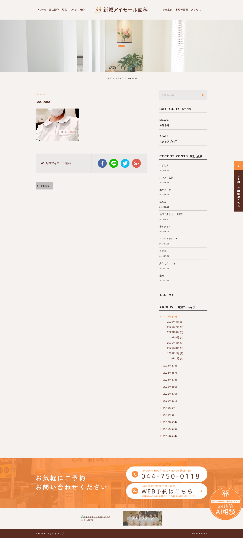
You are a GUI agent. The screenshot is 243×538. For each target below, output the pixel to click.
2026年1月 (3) (175, 358)
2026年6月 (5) (175, 332)
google (136, 163)
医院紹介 (54, 10)
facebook (102, 163)
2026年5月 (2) (175, 337)
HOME (42, 10)
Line (113, 163)
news (164, 122)
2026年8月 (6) (175, 321)
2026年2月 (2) (175, 353)
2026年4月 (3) (175, 342)
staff (168, 138)
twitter (125, 163)
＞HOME (41, 533)
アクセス (196, 10)
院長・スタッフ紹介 (73, 10)
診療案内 (167, 10)
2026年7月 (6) (175, 327)
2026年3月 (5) (175, 348)
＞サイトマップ (55, 533)
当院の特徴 (181, 10)
